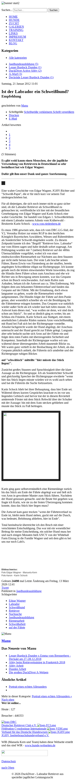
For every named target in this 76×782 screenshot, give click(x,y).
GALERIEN (16, 26)
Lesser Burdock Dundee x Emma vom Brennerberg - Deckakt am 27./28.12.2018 (40, 657)
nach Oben (7, 767)
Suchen (53, 10)
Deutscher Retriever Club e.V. (19, 725)
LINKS (13, 33)
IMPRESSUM (17, 36)
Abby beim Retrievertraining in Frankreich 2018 (37, 662)
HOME (13, 16)
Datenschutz (8, 761)
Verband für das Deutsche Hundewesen (24, 732)
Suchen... (6, 10)
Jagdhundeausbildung (29, 591)
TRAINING (16, 30)
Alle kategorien (18, 57)
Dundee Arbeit (17, 669)
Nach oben (7, 699)
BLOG (13, 43)
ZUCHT (14, 23)
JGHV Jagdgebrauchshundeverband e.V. (25, 735)
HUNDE (14, 20)
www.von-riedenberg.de (46, 223)
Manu (24, 105)
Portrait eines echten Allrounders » (52, 696)
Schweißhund (17, 607)
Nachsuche (15, 614)
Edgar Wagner (17, 600)
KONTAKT (16, 40)
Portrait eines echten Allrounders (28, 686)
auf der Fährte (17, 627)
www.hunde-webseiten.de (40, 745)
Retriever (14, 610)
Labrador (14, 604)
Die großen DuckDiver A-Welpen (28, 672)
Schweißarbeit (17, 624)
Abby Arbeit (16, 665)
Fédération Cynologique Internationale (23, 728)
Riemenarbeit (16, 620)
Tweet (5, 587)
